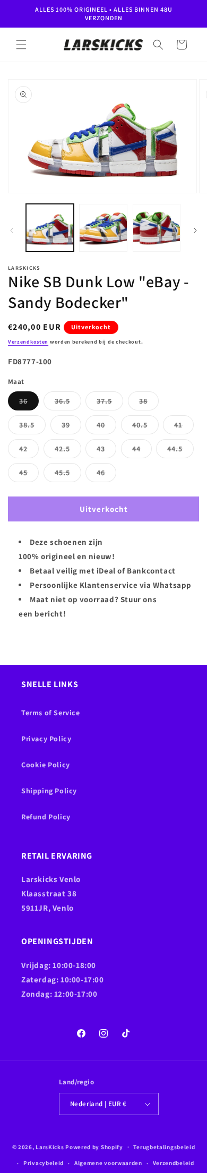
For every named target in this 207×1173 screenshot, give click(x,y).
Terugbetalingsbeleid (164, 1147)
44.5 (180, 450)
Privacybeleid (43, 1163)
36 (29, 403)
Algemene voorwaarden (108, 1163)
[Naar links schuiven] (11, 230)
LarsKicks (50, 1146)
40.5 (145, 426)
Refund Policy (46, 816)
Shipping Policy (49, 790)
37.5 (110, 403)
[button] (21, 44)
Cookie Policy (45, 764)
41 (184, 426)
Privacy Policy (46, 738)
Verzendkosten (28, 341)
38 (149, 403)
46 (106, 474)
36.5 (68, 403)
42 (29, 450)
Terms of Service (50, 712)
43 (106, 450)
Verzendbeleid (173, 1163)
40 (106, 426)
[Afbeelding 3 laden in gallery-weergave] (156, 228)
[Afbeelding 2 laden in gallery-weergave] (103, 228)
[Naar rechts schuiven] (195, 230)
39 (71, 426)
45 (29, 474)
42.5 (68, 450)
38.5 (32, 426)
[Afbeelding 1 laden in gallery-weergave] (50, 228)
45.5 (68, 474)
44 (142, 450)
